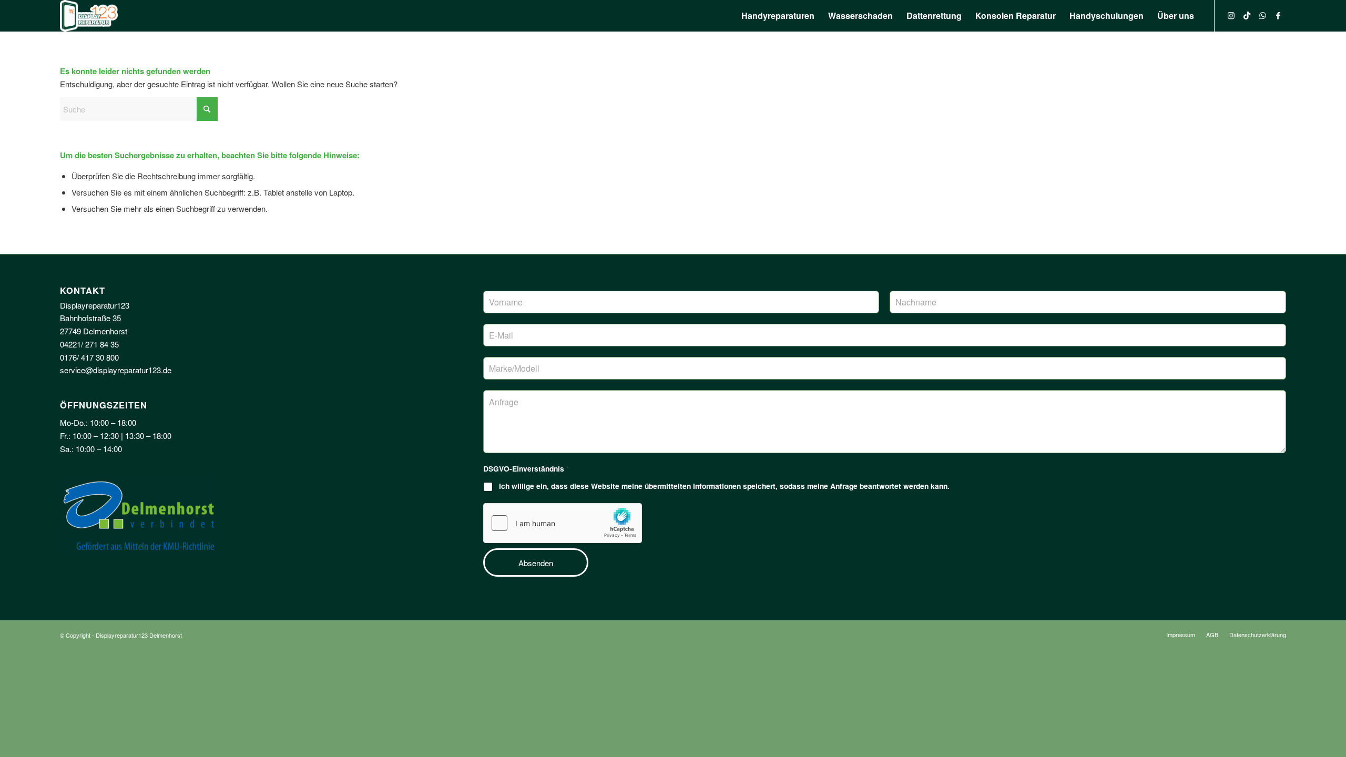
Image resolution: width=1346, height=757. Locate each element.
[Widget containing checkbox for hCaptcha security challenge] (562, 523)
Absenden (535, 562)
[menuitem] (778, 16)
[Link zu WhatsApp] (1262, 15)
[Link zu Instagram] (1231, 15)
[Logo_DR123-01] (89, 16)
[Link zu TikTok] (1247, 15)
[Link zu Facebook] (1278, 15)
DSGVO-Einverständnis (526, 469)
